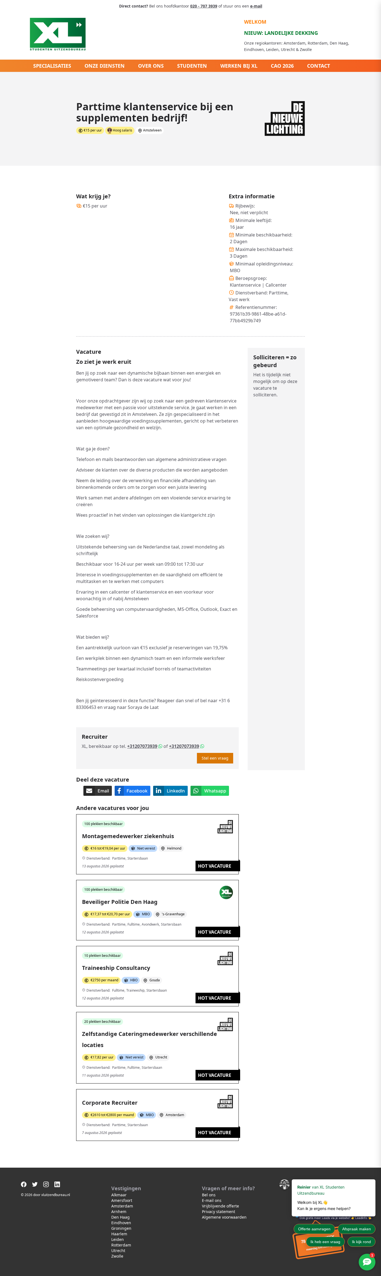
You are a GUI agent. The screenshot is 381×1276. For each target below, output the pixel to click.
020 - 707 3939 (203, 6)
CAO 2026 (282, 65)
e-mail (256, 6)
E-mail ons (211, 1200)
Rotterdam (121, 1245)
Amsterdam (122, 1206)
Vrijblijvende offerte (220, 1206)
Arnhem (118, 1211)
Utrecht (118, 1250)
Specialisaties (52, 65)
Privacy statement (218, 1211)
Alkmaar (119, 1194)
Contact (318, 65)
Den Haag (120, 1217)
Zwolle (117, 1256)
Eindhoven (121, 1222)
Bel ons (209, 1194)
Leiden (117, 1239)
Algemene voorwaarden (224, 1217)
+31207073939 (142, 746)
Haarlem (119, 1233)
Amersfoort (121, 1200)
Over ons (151, 65)
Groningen (121, 1228)
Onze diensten (105, 65)
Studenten (192, 65)
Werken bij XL (238, 65)
